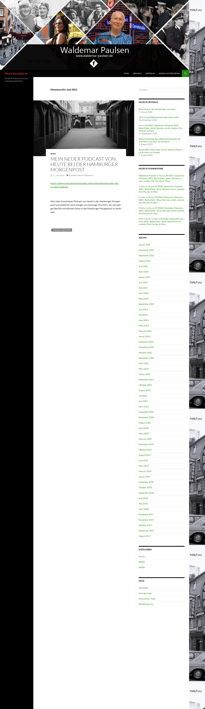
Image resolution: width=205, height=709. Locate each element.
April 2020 (144, 428)
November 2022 (146, 347)
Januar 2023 (144, 336)
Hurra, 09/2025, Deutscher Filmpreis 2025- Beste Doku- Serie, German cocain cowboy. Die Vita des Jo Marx (160, 128)
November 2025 (146, 250)
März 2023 (144, 325)
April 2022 (144, 363)
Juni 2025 (143, 266)
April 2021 (144, 406)
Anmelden (143, 588)
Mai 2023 (143, 315)
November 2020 (146, 417)
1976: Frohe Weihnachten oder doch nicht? (159, 117)
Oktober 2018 (145, 487)
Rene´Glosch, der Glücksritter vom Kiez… (158, 109)
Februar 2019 (145, 471)
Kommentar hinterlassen (81, 175)
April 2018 (144, 509)
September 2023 (146, 304)
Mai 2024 (143, 288)
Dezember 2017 (146, 514)
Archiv (142, 556)
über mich (137, 73)
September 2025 (146, 255)
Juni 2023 (143, 309)
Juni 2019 (143, 460)
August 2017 (145, 536)
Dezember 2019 (146, 444)
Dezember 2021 (146, 379)
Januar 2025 (144, 277)
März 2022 (144, 368)
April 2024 (144, 293)
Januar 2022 (144, 374)
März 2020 (144, 433)
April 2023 (144, 320)
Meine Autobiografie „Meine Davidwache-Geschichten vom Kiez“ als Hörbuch (160, 140)
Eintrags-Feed (145, 593)
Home (126, 73)
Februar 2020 (145, 439)
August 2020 (145, 422)
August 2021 (145, 390)
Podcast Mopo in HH (62, 230)
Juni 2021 (143, 401)
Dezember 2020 (146, 412)
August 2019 (145, 455)
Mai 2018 (143, 503)
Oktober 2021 (145, 385)
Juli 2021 (143, 395)
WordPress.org (146, 604)
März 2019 (144, 466)
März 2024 (144, 298)
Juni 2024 (143, 282)
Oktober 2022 (145, 352)
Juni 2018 (143, 498)
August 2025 (145, 261)
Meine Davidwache (16, 73)
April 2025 (144, 271)
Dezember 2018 (146, 482)
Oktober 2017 (145, 525)
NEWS (53, 154)
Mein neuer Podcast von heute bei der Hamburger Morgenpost (84, 164)
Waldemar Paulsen (147, 175)
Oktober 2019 (145, 449)
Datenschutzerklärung (169, 73)
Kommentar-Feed (147, 598)
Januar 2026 (144, 244)
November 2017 (146, 520)
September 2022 (146, 358)
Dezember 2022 (146, 341)
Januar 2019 (144, 476)
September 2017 (146, 530)
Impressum (150, 73)
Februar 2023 (145, 331)
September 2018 (146, 493)
